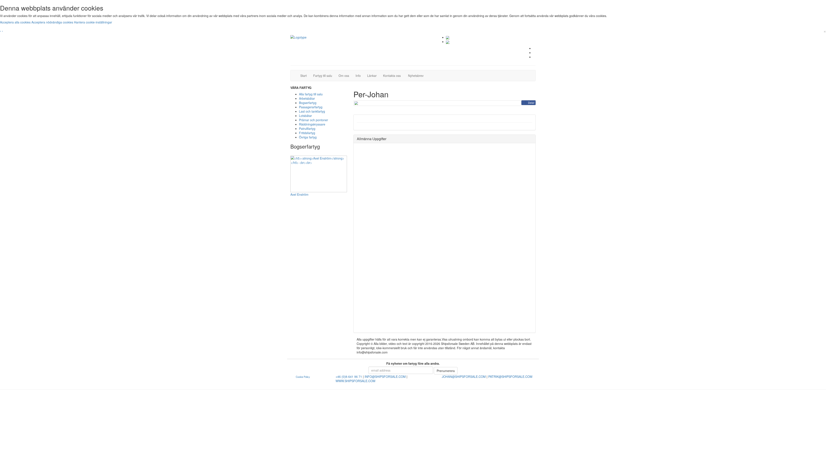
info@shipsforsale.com (385, 376)
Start (305, 75)
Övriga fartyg (308, 137)
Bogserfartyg (307, 103)
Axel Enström (299, 194)
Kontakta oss (393, 75)
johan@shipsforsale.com (464, 376)
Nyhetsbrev (417, 75)
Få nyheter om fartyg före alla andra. (413, 363)
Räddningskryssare (312, 124)
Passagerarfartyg (310, 107)
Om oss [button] (344, 75)
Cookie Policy (303, 376)
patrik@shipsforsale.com (510, 376)
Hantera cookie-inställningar (93, 22)
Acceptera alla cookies (15, 22)
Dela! (531, 102)
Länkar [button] (372, 75)
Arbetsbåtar (307, 98)
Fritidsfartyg (307, 133)
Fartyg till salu (324, 75)
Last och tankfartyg (312, 111)
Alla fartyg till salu (311, 94)
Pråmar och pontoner (313, 120)
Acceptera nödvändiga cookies (52, 22)
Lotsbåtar (305, 115)
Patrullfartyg (307, 128)
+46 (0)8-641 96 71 (349, 376)
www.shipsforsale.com (355, 381)
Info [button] (358, 75)
